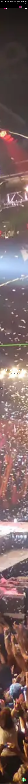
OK (20, 6)
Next (26, 388)
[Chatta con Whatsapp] (24, 781)
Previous (1, 388)
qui (17, 6)
